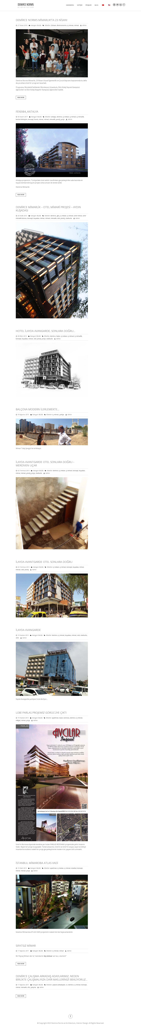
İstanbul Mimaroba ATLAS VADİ (37, 863)
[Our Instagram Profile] (114, 4)
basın (61, 718)
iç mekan (66, 117)
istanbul (73, 868)
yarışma (33, 987)
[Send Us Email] (117, 4)
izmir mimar (78, 216)
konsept (30, 119)
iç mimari (70, 25)
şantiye (61, 415)
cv (66, 985)
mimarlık (52, 119)
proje (63, 119)
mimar (41, 119)
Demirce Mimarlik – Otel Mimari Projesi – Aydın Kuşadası (48, 208)
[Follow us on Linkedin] (120, 4)
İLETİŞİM (79, 5)
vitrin (17, 638)
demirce (59, 117)
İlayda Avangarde (28, 630)
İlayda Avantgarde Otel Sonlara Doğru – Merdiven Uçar (45, 463)
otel (58, 218)
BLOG (96, 5)
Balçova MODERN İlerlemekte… (37, 409)
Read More (20, 97)
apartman (55, 718)
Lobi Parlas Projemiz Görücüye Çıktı (41, 712)
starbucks (69, 218)
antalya (53, 117)
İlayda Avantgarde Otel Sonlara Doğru (44, 562)
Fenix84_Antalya (27, 111)
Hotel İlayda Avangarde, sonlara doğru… (45, 331)
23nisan (53, 25)
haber (58, 336)
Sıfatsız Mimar (26, 945)
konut (36, 119)
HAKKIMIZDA (70, 5)
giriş (58, 216)
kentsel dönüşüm (21, 119)
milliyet (18, 720)
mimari (76, 25)
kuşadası (36, 218)
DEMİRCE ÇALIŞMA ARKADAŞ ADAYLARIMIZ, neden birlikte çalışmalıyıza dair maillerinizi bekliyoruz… (51, 977)
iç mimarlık (80, 117)
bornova (66, 718)
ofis (28, 987)
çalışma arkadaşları (58, 985)
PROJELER (88, 5)
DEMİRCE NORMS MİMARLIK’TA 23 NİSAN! (41, 20)
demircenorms (61, 25)
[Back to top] (70, 1016)
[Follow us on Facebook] (124, 4)
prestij (58, 119)
